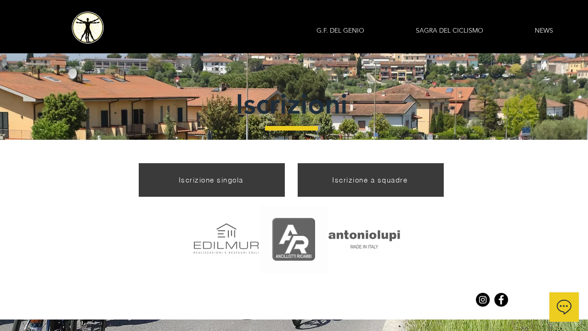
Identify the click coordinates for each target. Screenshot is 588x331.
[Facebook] (501, 300)
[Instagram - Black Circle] (483, 300)
